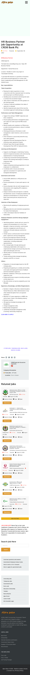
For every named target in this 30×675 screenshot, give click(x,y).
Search (6, 549)
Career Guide (7, 598)
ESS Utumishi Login (9, 601)
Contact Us (10, 670)
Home (25, 668)
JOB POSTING (15, 518)
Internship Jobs (8, 578)
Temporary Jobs (8, 581)
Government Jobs (8, 583)
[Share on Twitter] (9, 357)
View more (7, 403)
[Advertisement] (15, 20)
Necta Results (7, 593)
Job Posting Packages (6, 659)
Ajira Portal (6, 596)
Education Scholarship (9, 588)
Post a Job (6, 586)
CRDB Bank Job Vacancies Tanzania (18, 363)
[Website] (12, 366)
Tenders (6, 591)
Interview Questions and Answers (9, 640)
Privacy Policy (19, 670)
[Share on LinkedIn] (12, 357)
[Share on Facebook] (6, 357)
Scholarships (4, 637)
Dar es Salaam (15, 375)
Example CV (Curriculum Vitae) (8, 644)
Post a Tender (4, 657)
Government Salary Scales (7, 642)
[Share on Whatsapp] (15, 357)
